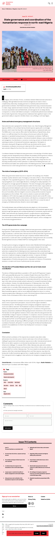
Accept (37, 534)
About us (30, 496)
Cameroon (12, 385)
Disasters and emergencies (9, 377)
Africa (5, 382)
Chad (16, 385)
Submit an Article (45, 499)
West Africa (6, 385)
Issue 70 (24, 16)
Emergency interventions (8, 374)
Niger (20, 385)
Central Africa (10, 382)
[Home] (9, 3)
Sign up (14, 506)
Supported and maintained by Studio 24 (45, 526)
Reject (44, 534)
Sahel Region (17, 382)
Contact (43, 496)
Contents (15, 79)
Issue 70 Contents (6, 79)
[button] (49, 3)
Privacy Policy (32, 499)
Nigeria (5, 388)
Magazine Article (7, 393)
